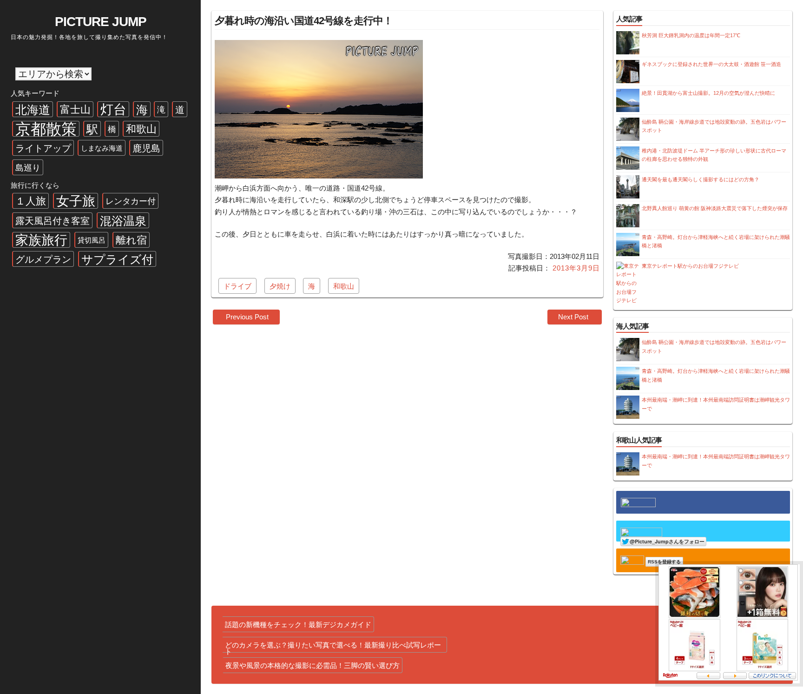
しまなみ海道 (102, 148)
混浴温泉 (123, 220)
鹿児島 (146, 148)
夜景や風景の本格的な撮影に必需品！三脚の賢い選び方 (312, 665)
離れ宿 (131, 240)
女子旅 (75, 201)
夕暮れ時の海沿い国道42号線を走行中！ (304, 20)
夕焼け (280, 286)
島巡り (27, 167)
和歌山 (141, 129)
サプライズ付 (117, 259)
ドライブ (237, 286)
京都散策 (46, 129)
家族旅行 (41, 240)
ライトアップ (43, 148)
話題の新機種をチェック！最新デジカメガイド (298, 624)
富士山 (75, 109)
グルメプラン (43, 259)
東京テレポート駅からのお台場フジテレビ (690, 266)
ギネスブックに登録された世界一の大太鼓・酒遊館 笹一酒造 (711, 64)
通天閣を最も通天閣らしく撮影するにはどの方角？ (700, 179)
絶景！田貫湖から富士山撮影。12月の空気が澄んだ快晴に (708, 93)
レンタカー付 (130, 201)
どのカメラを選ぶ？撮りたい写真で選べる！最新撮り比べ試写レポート (333, 647)
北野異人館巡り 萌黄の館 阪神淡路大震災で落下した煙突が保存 (715, 208)
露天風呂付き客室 (52, 221)
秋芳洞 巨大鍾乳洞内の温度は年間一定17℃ (691, 35)
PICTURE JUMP (100, 21)
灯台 (113, 109)
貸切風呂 (91, 240)
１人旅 (30, 201)
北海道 (32, 109)
